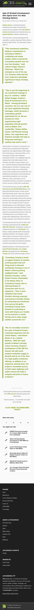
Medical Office (6, 531)
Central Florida (6, 565)
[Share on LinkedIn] (20, 422)
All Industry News (7, 522)
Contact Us (5, 503)
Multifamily (5, 539)
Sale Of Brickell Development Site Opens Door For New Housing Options (16, 15)
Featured (5, 525)
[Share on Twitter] (13, 422)
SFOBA (4, 553)
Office (4, 528)
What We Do (6, 495)
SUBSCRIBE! (6, 506)
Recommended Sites (8, 500)
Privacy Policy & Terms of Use (10, 593)
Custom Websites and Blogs (10, 498)
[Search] (25, 3)
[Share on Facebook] (6, 422)
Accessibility (6, 509)
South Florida (6, 562)
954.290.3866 (7, 590)
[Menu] (29, 3)
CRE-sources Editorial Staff (19, 21)
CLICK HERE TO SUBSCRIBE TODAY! (17, 409)
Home (4, 492)
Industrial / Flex (6, 534)
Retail (4, 537)
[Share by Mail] (27, 422)
